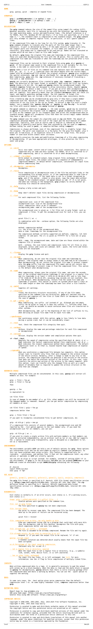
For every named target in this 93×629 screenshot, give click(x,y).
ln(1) (68, 557)
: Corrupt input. (19, 509)
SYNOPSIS (8, 16)
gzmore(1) (32, 478)
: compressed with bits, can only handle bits (34, 521)
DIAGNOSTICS (9, 492)
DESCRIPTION (9, 26)
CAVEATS (7, 563)
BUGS (6, 577)
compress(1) (79, 478)
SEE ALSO (8, 475)
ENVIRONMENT (9, 446)
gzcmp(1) (22, 478)
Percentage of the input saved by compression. (33, 544)
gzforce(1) (42, 478)
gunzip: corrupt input (19, 538)
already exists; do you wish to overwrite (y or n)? (35, 533)
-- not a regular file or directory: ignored (29, 549)
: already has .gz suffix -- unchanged (28, 529)
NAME (6, 9)
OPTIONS (7, 145)
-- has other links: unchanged (24, 555)
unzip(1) (68, 478)
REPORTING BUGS (11, 588)
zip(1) (60, 478)
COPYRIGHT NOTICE (12, 599)
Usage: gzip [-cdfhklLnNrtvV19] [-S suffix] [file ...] (34, 499)
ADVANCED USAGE (11, 371)
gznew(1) (13, 478)
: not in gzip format (21, 504)
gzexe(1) (52, 478)
